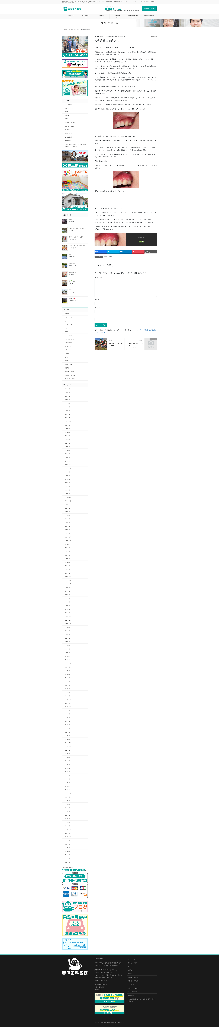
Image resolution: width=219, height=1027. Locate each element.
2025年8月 (67, 432)
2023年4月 (67, 522)
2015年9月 (67, 840)
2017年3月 (67, 775)
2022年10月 (68, 544)
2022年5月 (67, 562)
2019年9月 (67, 667)
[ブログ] (101, 342)
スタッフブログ (69, 324)
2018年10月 (68, 706)
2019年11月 (68, 660)
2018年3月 (67, 732)
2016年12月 (68, 786)
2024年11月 (68, 464)
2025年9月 (67, 428)
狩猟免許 (67, 368)
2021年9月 (67, 587)
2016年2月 (67, 822)
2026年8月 (67, 389)
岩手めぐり (72, 281)
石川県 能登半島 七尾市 (76, 237)
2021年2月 (67, 609)
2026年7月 (67, 392)
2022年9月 (67, 548)
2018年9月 (67, 710)
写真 (66, 350)
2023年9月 (67, 508)
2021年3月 (67, 605)
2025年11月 (68, 421)
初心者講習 (72, 263)
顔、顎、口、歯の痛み (71, 378)
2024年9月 (67, 472)
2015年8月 (67, 844)
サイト (97, 316)
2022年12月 (68, 537)
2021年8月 (67, 591)
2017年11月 (68, 746)
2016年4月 (67, 815)
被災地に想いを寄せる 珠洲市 (77, 228)
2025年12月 (68, 418)
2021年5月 (67, 598)
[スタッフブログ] (151, 342)
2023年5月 (67, 519)
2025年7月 (67, 436)
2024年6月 (67, 479)
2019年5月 (67, 681)
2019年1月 (67, 696)
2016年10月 (68, 793)
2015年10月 (68, 836)
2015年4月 (67, 858)
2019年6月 (67, 678)
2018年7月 (67, 717)
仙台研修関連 (68, 342)
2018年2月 (67, 735)
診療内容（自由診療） (71, 122)
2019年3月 (67, 688)
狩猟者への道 (72, 272)
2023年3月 (67, 526)
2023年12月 (68, 497)
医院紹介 (67, 119)
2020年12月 (68, 616)
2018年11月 (68, 703)
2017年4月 (67, 772)
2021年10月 (68, 584)
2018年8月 (67, 714)
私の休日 (71, 298)
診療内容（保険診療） (71, 126)
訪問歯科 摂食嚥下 (70, 371)
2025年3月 (67, 450)
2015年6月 (67, 851)
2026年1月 (67, 414)
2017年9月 (67, 753)
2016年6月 (67, 808)
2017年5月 (67, 768)
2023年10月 (68, 504)
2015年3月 (67, 862)
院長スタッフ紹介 (69, 108)
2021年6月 (67, 594)
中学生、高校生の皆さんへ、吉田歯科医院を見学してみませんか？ (75, 145)
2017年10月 (68, 750)
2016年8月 (67, 800)
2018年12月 (68, 699)
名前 (97, 299)
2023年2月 (67, 529)
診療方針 (67, 115)
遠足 (70, 254)
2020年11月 (68, 620)
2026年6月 (67, 396)
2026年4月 (67, 403)
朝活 (70, 290)
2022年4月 (67, 566)
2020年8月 (67, 631)
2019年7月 (67, 674)
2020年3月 (67, 645)
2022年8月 (67, 551)
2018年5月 (67, 724)
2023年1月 (67, 533)
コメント (98, 277)
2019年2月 (67, 692)
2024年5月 (67, 483)
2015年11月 (68, 833)
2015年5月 (67, 855)
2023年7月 (67, 511)
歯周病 (110, 256)
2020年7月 (67, 634)
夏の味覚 (71, 219)
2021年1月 (67, 613)
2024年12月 (68, 461)
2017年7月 (67, 761)
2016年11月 (68, 790)
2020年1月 (67, 652)
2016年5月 (67, 811)
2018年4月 (67, 728)
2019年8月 (67, 670)
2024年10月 (68, 468)
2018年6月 (67, 721)
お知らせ (67, 313)
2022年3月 (67, 569)
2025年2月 (67, 454)
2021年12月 (68, 576)
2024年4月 (67, 486)
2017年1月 (67, 782)
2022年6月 (67, 558)
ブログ (154, 36)
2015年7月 (67, 847)
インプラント (68, 130)
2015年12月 (68, 829)
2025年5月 (67, 443)
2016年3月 (67, 818)
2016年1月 (67, 826)
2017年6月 (67, 764)
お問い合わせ (150, 8)
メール (97, 308)
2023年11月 (68, 501)
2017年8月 (67, 757)
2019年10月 (68, 663)
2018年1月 (67, 739)
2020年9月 (67, 627)
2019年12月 (68, 656)
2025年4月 (67, 446)
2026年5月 (67, 399)
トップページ (68, 104)
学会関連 (67, 353)
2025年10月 (68, 425)
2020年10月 (68, 623)
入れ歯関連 (68, 346)
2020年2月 (67, 649)
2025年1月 (67, 457)
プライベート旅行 (69, 335)
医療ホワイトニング (70, 133)
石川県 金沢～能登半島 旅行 (77, 245)
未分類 (66, 357)
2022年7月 (67, 555)
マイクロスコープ (69, 339)
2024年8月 (67, 475)
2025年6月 (67, 439)
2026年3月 (67, 407)
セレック (67, 328)
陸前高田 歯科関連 (70, 375)
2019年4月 (67, 685)
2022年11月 (68, 540)
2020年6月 (67, 638)
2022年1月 (67, 573)
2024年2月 (67, 490)
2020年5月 (67, 641)
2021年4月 (67, 602)
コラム (66, 321)
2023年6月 (67, 515)
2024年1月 (67, 493)
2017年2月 (67, 779)
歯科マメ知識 (68, 364)
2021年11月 (68, 580)
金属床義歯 (68, 140)
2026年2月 (67, 410)
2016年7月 (67, 804)
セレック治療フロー (70, 137)
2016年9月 (67, 797)
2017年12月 (68, 743)
